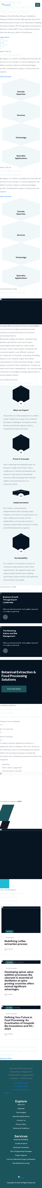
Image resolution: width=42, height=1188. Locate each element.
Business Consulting (21, 1147)
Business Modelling (21, 1139)
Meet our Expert (21, 410)
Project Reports (21, 1155)
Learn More (4, 37)
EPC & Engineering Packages (21, 1151)
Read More (8, 949)
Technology (21, 137)
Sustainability (21, 558)
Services (21, 115)
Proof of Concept (21, 459)
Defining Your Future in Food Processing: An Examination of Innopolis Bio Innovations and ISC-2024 (19, 1023)
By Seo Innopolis (11, 968)
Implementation (21, 502)
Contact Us (21, 1120)
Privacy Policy (21, 1124)
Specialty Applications (21, 157)
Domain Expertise (21, 92)
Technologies (21, 1112)
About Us (21, 1105)
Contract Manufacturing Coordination (21, 1159)
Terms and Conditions (21, 1128)
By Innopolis (10, 937)
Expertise (21, 1108)
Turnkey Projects (21, 1143)
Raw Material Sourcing (21, 1163)
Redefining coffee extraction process (15, 942)
